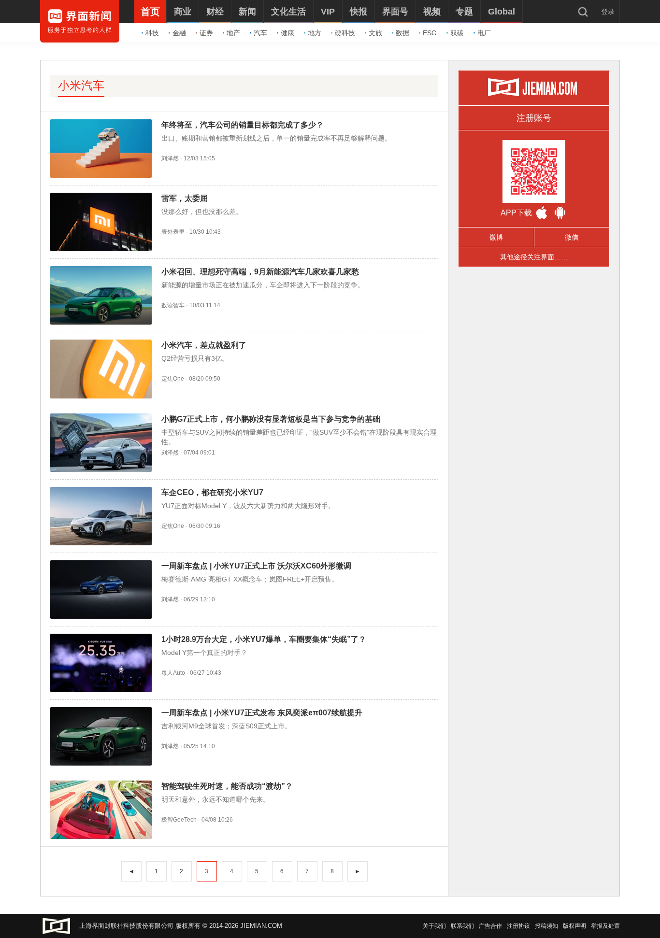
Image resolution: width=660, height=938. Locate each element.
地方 (314, 33)
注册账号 (534, 118)
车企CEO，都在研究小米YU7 (212, 492)
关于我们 (434, 926)
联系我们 (462, 926)
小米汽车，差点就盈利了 (203, 345)
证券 (206, 33)
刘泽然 (170, 158)
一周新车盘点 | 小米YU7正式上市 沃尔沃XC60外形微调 (256, 566)
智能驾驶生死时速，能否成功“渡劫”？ (227, 786)
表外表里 (173, 231)
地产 (233, 33)
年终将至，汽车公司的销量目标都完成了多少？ (242, 125)
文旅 (375, 33)
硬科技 (345, 33)
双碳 (457, 33)
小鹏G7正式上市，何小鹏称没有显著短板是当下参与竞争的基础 (270, 419)
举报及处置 (605, 926)
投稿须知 (546, 926)
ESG (430, 33)
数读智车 (173, 305)
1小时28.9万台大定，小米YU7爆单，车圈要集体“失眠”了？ (263, 639)
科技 (152, 33)
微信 (571, 237)
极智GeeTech (179, 819)
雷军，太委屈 (184, 198)
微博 (496, 237)
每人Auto (173, 672)
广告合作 (490, 926)
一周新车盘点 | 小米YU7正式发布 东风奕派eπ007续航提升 (261, 713)
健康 (287, 33)
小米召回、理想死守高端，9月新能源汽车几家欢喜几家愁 (260, 272)
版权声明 (574, 926)
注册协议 (518, 926)
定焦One (172, 378)
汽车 (260, 33)
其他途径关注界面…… (534, 257)
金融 (179, 33)
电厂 (484, 33)
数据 (402, 33)
